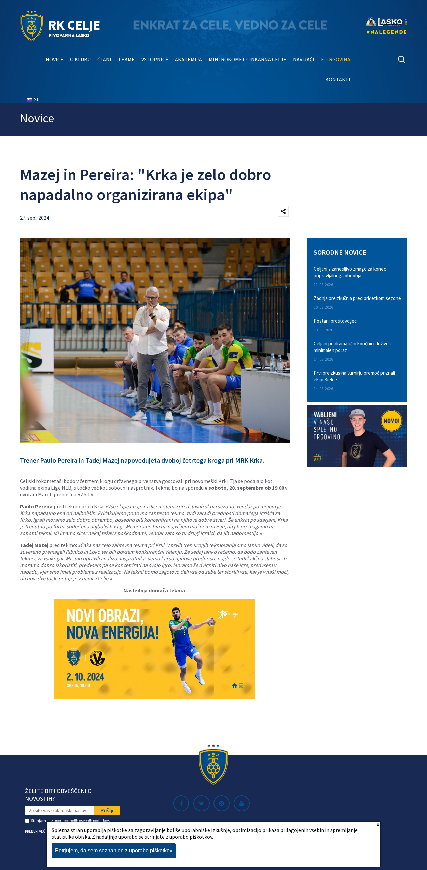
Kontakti (337, 79)
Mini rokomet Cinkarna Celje (247, 59)
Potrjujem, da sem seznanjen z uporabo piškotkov (113, 850)
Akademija (188, 59)
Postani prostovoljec (335, 321)
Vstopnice (154, 59)
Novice (54, 59)
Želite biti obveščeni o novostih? (58, 794)
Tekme (126, 59)
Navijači (303, 59)
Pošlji (106, 810)
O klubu (80, 59)
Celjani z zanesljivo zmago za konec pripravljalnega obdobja (350, 272)
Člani (104, 59)
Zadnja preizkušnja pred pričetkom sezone (357, 298)
